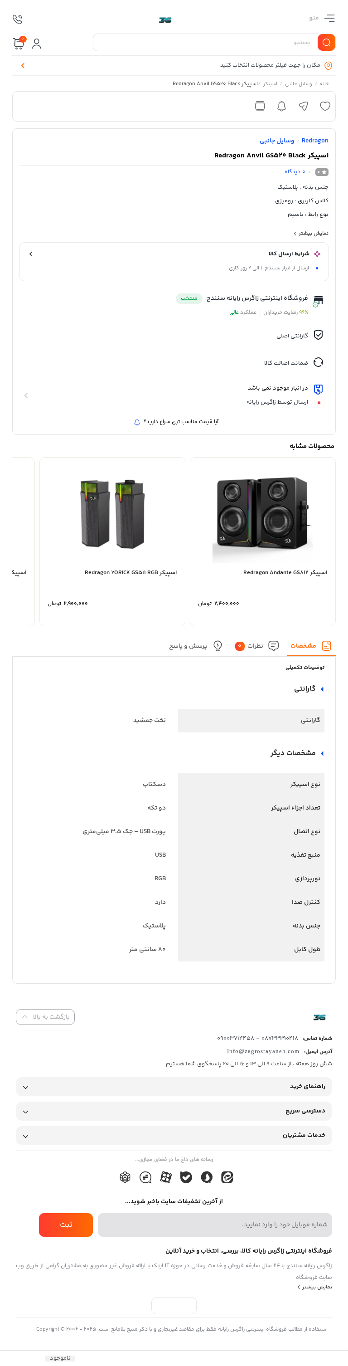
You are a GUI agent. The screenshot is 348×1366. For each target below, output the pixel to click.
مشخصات (303, 646)
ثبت (66, 1225)
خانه (324, 85)
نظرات (250, 646)
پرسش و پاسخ (188, 646)
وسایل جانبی (298, 85)
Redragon (315, 141)
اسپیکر (270, 85)
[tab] (311, 648)
